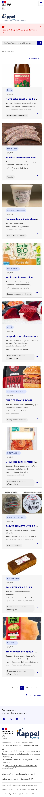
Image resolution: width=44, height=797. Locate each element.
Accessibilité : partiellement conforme (24, 785)
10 (27, 687)
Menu (40, 3)
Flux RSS (24, 718)
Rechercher (39, 43)
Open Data (13, 794)
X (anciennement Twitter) (10, 718)
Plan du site (6, 785)
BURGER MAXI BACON (19, 400)
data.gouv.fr (26, 779)
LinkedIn (17, 718)
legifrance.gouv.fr (9, 779)
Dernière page (36, 688)
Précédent (12, 688)
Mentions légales (7, 790)
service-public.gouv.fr (24, 774)
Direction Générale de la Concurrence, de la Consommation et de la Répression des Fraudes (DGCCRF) (21, 754)
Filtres (34, 58)
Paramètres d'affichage (30, 794)
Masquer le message (40, 27)
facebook (4, 718)
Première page (8, 688)
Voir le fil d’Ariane (8, 51)
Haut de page (34, 694)
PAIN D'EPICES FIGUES (19, 587)
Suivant (32, 688)
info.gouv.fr (6, 774)
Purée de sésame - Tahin (19, 277)
